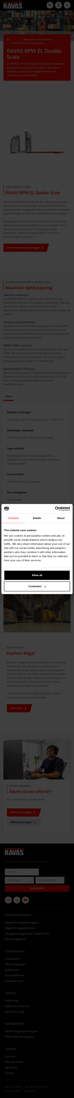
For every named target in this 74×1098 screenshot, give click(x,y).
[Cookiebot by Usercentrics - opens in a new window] (55, 509)
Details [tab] (37, 518)
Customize (35, 586)
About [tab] (61, 518)
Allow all (37, 575)
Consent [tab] (13, 518)
